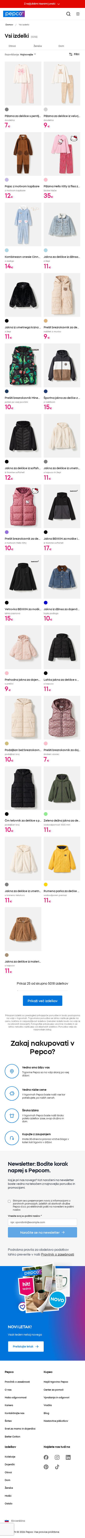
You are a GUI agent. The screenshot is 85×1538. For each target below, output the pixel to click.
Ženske (38, 45)
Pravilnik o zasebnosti (57, 1254)
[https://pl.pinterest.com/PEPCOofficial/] (47, 1467)
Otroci (12, 45)
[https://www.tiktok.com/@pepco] (58, 1467)
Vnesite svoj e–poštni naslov (25, 1215)
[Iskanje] (68, 14)
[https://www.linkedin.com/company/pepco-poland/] (69, 1457)
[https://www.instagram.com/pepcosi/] (58, 1457)
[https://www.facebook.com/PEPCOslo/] (47, 1457)
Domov (9, 24)
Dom (61, 45)
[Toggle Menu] (78, 14)
